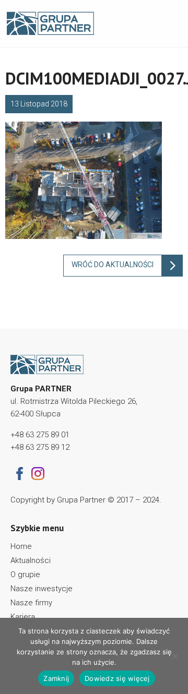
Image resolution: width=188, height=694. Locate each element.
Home (21, 546)
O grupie (25, 574)
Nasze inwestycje (41, 588)
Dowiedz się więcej (117, 678)
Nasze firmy (31, 602)
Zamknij (56, 678)
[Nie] (175, 656)
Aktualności (30, 560)
